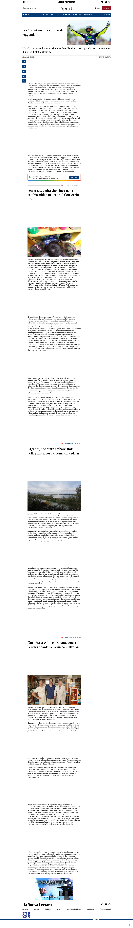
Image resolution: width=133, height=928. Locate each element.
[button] (54, 889)
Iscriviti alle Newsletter (31, 2)
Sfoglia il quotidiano (30, 8)
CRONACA (58, 15)
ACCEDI (99, 8)
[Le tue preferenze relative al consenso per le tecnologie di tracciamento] (130, 925)
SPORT (65, 15)
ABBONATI (106, 8)
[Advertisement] (41, 71)
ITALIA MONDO (50, 15)
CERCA (108, 15)
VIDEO (80, 15)
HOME (42, 15)
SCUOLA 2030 (88, 15)
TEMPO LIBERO (72, 15)
